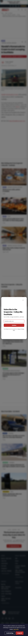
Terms (19, 328)
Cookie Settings (9, 633)
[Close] (23, 300)
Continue (14, 325)
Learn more (16, 629)
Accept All (19, 633)
